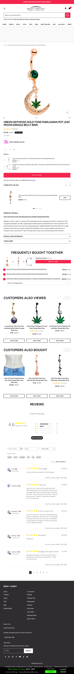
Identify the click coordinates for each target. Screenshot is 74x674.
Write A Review (37, 438)
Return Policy (31, 619)
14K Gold (61, 24)
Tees (30, 24)
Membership (31, 601)
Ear (54, 24)
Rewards (29, 605)
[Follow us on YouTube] (20, 657)
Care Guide (30, 612)
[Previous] (4, 117)
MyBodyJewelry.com (37, 663)
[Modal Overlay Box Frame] (37, 670)
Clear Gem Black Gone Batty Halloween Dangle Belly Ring (60, 379)
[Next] (69, 117)
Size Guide (30, 608)
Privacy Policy (48, 667)
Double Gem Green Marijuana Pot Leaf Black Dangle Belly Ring (59, 327)
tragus (38, 19)
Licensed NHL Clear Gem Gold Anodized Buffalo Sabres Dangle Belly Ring (14, 328)
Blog (5, 605)
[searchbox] (13, 448)
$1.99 (24, 24)
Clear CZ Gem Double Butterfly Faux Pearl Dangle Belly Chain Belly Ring (14, 380)
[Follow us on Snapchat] (27, 657)
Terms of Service (38, 667)
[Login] (65, 8)
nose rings (16, 19)
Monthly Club (31, 598)
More (69, 24)
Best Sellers (45, 24)
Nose (4, 24)
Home (5, 45)
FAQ (5, 601)
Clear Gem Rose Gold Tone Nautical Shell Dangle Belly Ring (37, 379)
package (22, 457)
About (5, 598)
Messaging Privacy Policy (61, 667)
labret (27, 19)
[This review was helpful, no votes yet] (62, 478)
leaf (28, 457)
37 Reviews (15, 129)
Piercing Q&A (8, 608)
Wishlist (29, 594)
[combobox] (31, 448)
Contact (6, 594)
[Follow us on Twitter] (9, 657)
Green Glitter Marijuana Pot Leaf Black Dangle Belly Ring (37, 327)
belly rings (22, 19)
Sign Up (28, 651)
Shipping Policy (32, 615)
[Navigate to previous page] (27, 572)
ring (33, 457)
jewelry (39, 457)
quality (10, 457)
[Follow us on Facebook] (5, 657)
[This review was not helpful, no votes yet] (65, 478)
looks (15, 457)
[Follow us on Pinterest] (16, 657)
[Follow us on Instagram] (12, 657)
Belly (18, 24)
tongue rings (32, 19)
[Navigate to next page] (47, 572)
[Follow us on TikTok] (23, 657)
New (36, 24)
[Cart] (69, 8)
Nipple (11, 24)
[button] (65, 298)
